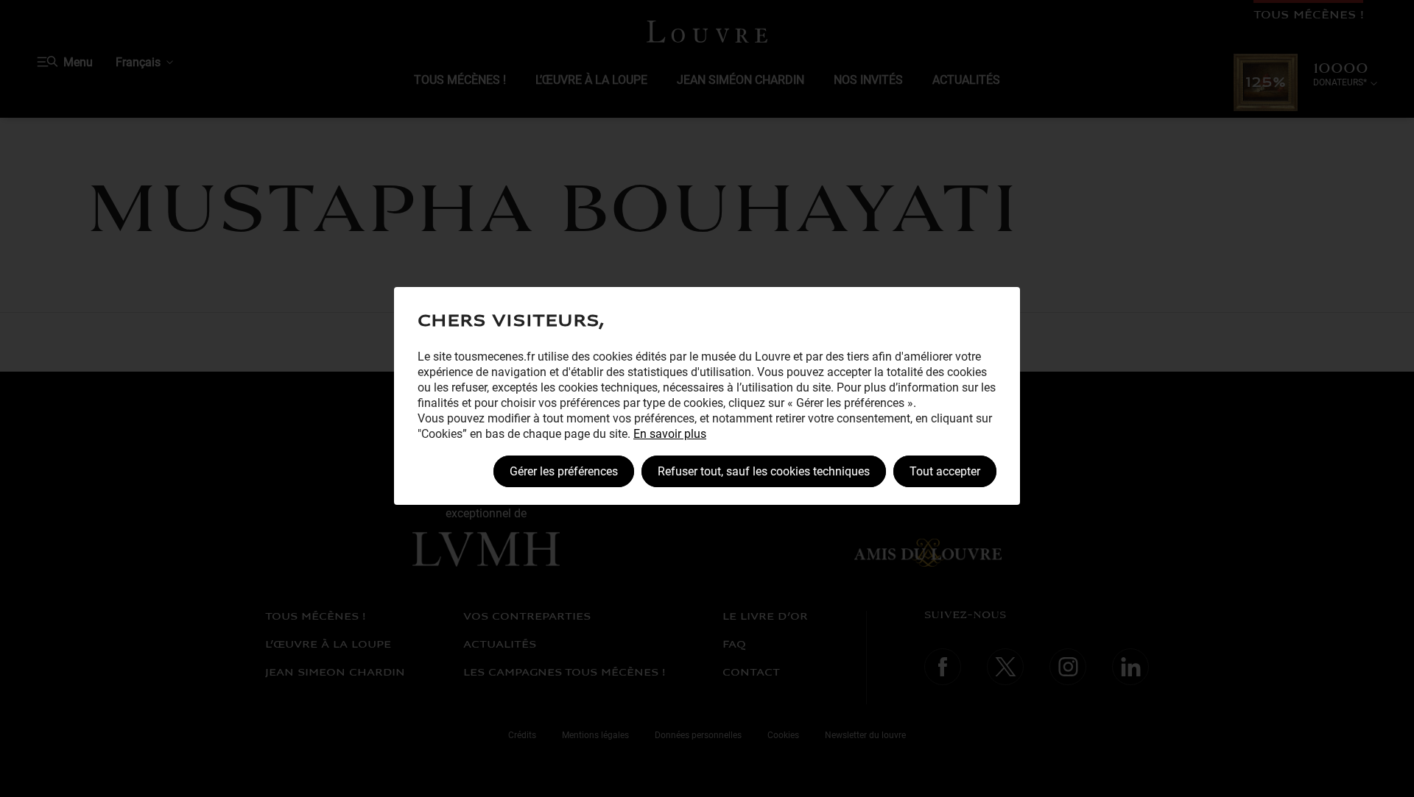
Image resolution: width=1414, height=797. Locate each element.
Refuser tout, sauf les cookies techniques (764, 471)
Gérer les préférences (564, 471)
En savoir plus (669, 434)
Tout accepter (945, 471)
